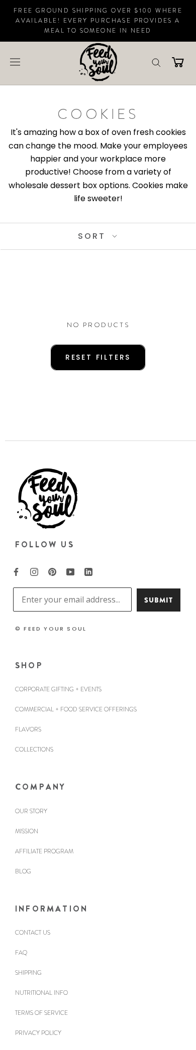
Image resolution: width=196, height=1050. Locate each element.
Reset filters (98, 357)
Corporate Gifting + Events (58, 689)
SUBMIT (158, 600)
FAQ (21, 952)
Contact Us (32, 932)
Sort (94, 236)
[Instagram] (34, 570)
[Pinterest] (52, 570)
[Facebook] (16, 570)
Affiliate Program (44, 851)
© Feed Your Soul (50, 629)
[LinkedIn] (88, 570)
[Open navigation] (15, 61)
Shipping (28, 972)
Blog (23, 871)
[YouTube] (70, 570)
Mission (26, 831)
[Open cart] (178, 62)
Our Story (31, 811)
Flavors (28, 729)
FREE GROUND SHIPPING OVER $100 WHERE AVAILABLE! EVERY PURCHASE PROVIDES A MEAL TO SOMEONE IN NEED (98, 20)
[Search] (156, 61)
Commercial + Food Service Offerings (76, 709)
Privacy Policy (38, 1032)
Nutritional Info (41, 992)
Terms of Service (41, 1012)
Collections (34, 749)
